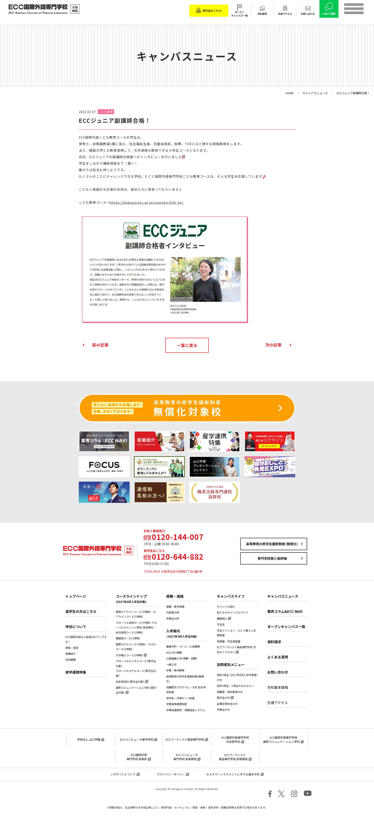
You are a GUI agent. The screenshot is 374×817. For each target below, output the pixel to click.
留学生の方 (223, 698)
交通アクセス (277, 702)
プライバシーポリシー (171, 774)
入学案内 (182, 633)
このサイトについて (123, 774)
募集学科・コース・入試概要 (183, 646)
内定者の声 (172, 612)
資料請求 (274, 641)
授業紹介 (70, 654)
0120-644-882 (177, 556)
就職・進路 (175, 596)
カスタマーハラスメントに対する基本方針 (233, 774)
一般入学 (171, 664)
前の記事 (100, 345)
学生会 (221, 624)
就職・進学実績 (175, 607)
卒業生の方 (223, 710)
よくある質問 (277, 657)
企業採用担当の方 (227, 704)
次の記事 (273, 345)
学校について (75, 626)
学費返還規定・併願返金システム (185, 710)
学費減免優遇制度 (176, 704)
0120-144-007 (177, 537)
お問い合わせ (277, 672)
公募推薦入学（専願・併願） (181, 658)
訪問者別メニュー (231, 664)
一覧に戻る (187, 345)
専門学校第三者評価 (272, 558)
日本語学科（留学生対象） (130, 682)
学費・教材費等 (175, 670)
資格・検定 (71, 648)
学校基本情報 (277, 687)
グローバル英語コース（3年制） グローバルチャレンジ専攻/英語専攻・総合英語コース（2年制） (136, 627)
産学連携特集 (75, 672)
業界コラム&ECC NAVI (285, 611)
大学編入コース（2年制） (129, 655)
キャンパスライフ (231, 596)
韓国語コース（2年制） (128, 638)
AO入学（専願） (174, 653)
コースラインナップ (131, 599)
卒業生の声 (172, 618)
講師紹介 (222, 618)
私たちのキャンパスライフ (232, 612)
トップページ (75, 596)
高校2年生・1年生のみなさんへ (235, 686)
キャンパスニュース (282, 596)
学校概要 (70, 660)
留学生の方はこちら (81, 611)
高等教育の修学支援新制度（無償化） (272, 543)
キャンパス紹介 (226, 607)
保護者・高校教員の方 (230, 692)
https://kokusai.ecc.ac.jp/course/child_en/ (147, 202)
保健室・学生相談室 (228, 641)
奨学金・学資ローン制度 (180, 698)
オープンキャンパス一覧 (286, 626)
